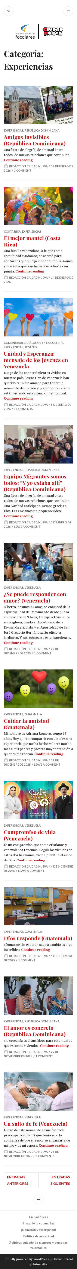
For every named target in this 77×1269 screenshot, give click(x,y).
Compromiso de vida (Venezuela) (30, 835)
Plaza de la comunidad (39, 1223)
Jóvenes (31, 347)
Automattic (40, 1264)
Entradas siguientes (60, 1180)
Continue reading (18, 160)
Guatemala (33, 714)
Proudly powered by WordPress (26, 1259)
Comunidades (14, 343)
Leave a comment (27, 526)
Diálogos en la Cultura (45, 343)
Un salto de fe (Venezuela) (36, 1123)
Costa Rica (12, 231)
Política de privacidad (38, 1236)
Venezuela (33, 587)
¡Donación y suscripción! (38, 1230)
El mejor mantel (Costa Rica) (32, 241)
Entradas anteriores (17, 1180)
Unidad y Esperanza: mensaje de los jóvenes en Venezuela (36, 360)
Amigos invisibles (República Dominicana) (35, 140)
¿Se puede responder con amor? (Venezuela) (35, 597)
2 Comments (45, 1156)
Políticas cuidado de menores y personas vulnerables (38, 1245)
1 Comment (22, 170)
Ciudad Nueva (38, 1217)
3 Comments (23, 409)
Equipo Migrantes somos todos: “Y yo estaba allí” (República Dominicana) (35, 483)
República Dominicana (42, 130)
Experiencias (13, 130)
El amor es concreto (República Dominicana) (35, 1030)
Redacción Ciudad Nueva (28, 166)
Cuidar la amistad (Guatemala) (26, 723)
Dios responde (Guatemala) (38, 938)
